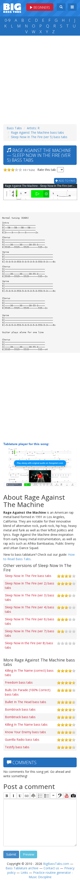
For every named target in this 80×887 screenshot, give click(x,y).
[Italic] (13, 796)
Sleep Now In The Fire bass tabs (28, 576)
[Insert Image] (33, 796)
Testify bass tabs (17, 747)
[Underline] (20, 796)
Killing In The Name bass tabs (26, 724)
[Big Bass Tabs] (12, 8)
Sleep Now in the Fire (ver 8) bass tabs (29, 645)
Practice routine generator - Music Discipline (51, 874)
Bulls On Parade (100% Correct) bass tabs (27, 692)
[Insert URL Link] (27, 796)
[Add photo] (73, 796)
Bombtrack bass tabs (20, 709)
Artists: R (33, 128)
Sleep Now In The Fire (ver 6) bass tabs (29, 621)
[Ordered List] (40, 796)
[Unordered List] (47, 796)
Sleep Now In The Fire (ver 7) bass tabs (29, 633)
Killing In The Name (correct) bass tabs (29, 672)
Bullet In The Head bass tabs (25, 702)
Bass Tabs (14, 128)
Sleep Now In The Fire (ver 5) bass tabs (39, 137)
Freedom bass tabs (19, 682)
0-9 (7, 20)
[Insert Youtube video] (67, 796)
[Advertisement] (40, 79)
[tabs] (60, 796)
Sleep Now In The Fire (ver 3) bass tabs (29, 597)
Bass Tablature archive (22, 868)
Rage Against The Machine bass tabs (37, 132)
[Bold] (7, 796)
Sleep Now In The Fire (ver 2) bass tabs (29, 585)
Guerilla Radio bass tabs (22, 739)
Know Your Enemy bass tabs (25, 732)
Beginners (41, 7)
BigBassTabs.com (56, 864)
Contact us (51, 868)
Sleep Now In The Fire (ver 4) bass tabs (29, 609)
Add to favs (66, 181)
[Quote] (53, 796)
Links (24, 872)
